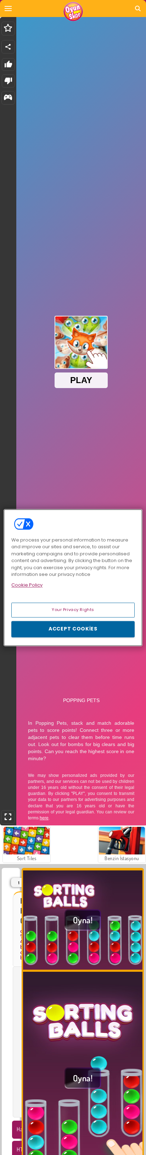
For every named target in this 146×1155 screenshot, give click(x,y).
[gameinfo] (8, 98)
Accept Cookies (73, 628)
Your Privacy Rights (73, 609)
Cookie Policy (27, 585)
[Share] (8, 47)
